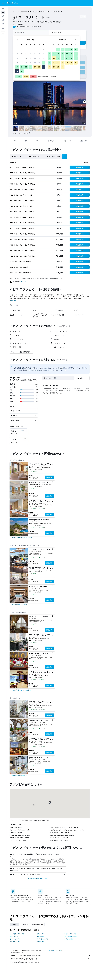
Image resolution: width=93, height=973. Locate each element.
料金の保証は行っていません (55, 950)
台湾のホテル (40, 934)
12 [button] (30, 58)
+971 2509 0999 (18, 24)
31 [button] (22, 71)
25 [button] (26, 67)
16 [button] (17, 62)
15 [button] (43, 58)
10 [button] (22, 58)
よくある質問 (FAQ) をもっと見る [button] (37, 878)
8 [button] (43, 54)
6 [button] (34, 54)
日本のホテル (14, 936)
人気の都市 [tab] (24, 925)
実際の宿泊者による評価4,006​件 (30, 26)
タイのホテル (40, 941)
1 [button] (43, 49)
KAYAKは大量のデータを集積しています (24, 959)
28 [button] (39, 67)
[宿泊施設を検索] (3, 12)
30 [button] (17, 71)
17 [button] (22, 62)
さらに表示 (13, 300)
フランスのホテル (15, 939)
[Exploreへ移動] (3, 23)
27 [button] (35, 67)
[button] (3, 3)
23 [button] (17, 67)
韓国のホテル (40, 936)
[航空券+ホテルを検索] (3, 20)
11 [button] (26, 58)
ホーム (14, 12)
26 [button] (30, 67)
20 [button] (35, 62)
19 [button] (30, 62)
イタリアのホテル (15, 941)
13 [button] (35, 58)
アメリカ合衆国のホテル (70, 936)
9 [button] (17, 58)
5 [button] (30, 54)
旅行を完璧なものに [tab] (37, 925)
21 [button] (39, 62)
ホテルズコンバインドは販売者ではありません (26, 955)
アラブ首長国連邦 (22, 12)
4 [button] (26, 54)
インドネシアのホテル (69, 934)
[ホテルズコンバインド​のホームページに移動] (12, 3)
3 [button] (21, 54)
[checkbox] (19, 432)
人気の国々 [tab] (14, 925)
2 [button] (17, 54)
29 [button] (43, 67)
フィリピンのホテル (42, 939)
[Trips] (3, 29)
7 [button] (39, 54)
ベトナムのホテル (68, 939)
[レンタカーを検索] (3, 16)
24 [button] (22, 67)
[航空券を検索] (3, 8)
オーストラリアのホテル (17, 934)
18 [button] (26, 62)
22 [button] (43, 62)
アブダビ (35, 12)
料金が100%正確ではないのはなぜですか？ (25, 962)
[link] (21, 537)
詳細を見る (49, 477)
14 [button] (39, 58)
